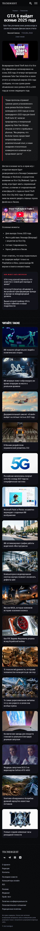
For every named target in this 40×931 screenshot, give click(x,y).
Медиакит (6, 893)
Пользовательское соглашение (14, 905)
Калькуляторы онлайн (11, 881)
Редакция (5, 868)
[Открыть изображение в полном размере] (20, 51)
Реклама (5, 889)
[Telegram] (9, 857)
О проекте (6, 865)
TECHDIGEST (9, 3)
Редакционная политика (11, 909)
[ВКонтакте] (4, 857)
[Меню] (36, 3)
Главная (15, 11)
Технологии (24, 11)
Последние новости (9, 877)
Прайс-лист (6, 897)
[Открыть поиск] (30, 3)
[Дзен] (20, 857)
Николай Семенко (13, 33)
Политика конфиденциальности (14, 901)
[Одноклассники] (15, 857)
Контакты (6, 872)
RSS (3, 884)
